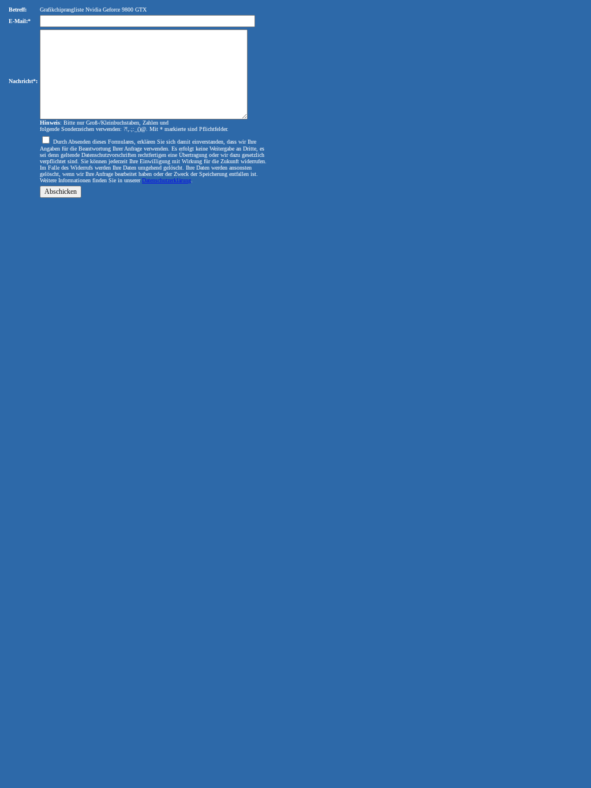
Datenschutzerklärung (166, 180)
